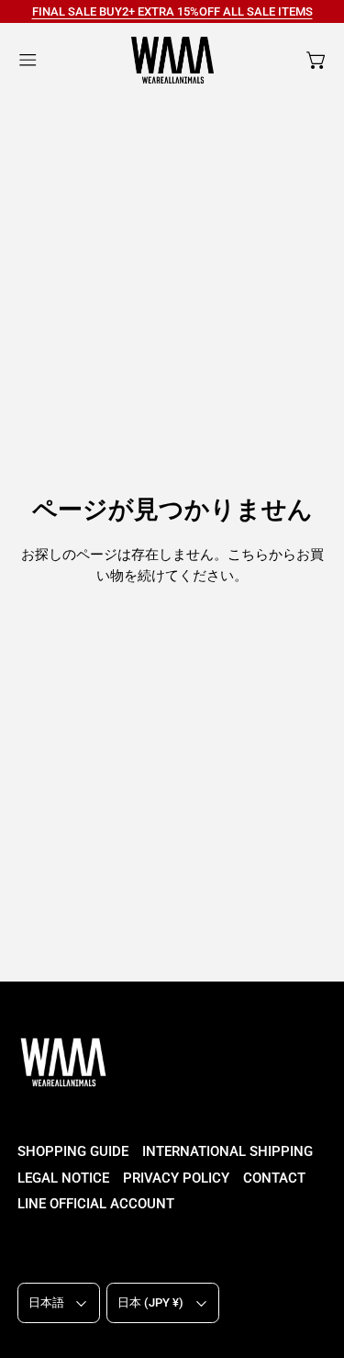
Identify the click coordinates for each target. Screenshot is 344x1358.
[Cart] (316, 60)
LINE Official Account (95, 1203)
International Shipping (227, 1151)
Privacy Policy (176, 1178)
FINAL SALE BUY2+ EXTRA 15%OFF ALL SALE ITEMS (172, 11)
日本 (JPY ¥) (150, 1302)
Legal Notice (63, 1178)
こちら (248, 554)
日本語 (46, 1302)
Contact (274, 1178)
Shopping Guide (72, 1151)
